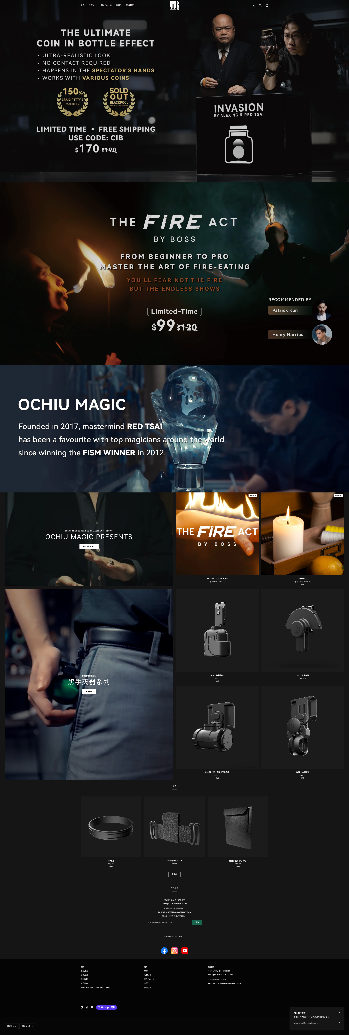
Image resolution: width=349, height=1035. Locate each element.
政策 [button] (82, 967)
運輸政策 (84, 979)
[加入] (337, 1022)
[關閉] (340, 1011)
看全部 (174, 874)
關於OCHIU (149, 979)
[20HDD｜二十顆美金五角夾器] (217, 727)
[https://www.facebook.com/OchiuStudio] (164, 950)
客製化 (147, 983)
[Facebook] (82, 1007)
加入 (197, 922)
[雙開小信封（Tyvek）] (238, 826)
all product (89, 547)
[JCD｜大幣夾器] (302, 630)
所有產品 (89, 692)
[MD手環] (111, 826)
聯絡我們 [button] (211, 967)
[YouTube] (92, 1007)
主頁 (146, 971)
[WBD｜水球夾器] (302, 727)
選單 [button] (146, 967)
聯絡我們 (148, 987)
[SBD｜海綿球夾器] (217, 630)
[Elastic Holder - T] (174, 826)
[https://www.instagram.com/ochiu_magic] (174, 950)
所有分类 (148, 975)
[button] (93, 5)
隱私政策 (84, 971)
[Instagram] (87, 1007)
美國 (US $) (26, 1026)
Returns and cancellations (95, 987)
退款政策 (84, 975)
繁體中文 (10, 1026)
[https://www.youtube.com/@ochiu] (184, 950)
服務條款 (84, 983)
